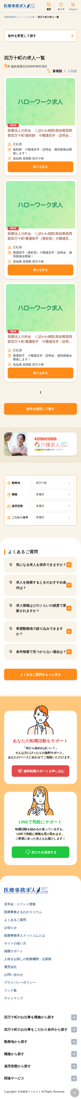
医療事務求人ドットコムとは (24, 935)
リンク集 (10, 990)
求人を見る (40, 166)
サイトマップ (13, 998)
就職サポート (13, 951)
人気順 (72, 71)
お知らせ (10, 927)
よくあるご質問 (15, 919)
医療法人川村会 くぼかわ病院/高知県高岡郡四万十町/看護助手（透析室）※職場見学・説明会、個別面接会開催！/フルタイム (40, 236)
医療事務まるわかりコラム (23, 912)
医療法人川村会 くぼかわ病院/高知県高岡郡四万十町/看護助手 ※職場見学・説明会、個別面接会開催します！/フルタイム (40, 339)
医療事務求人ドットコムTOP (19, 17)
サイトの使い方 (15, 943)
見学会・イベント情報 (20, 904)
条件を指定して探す (40, 408)
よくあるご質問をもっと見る (40, 674)
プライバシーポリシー (20, 982)
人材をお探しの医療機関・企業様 (27, 959)
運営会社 (10, 967)
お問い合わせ (13, 974)
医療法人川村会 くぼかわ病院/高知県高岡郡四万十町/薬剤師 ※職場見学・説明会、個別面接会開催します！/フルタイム (40, 133)
